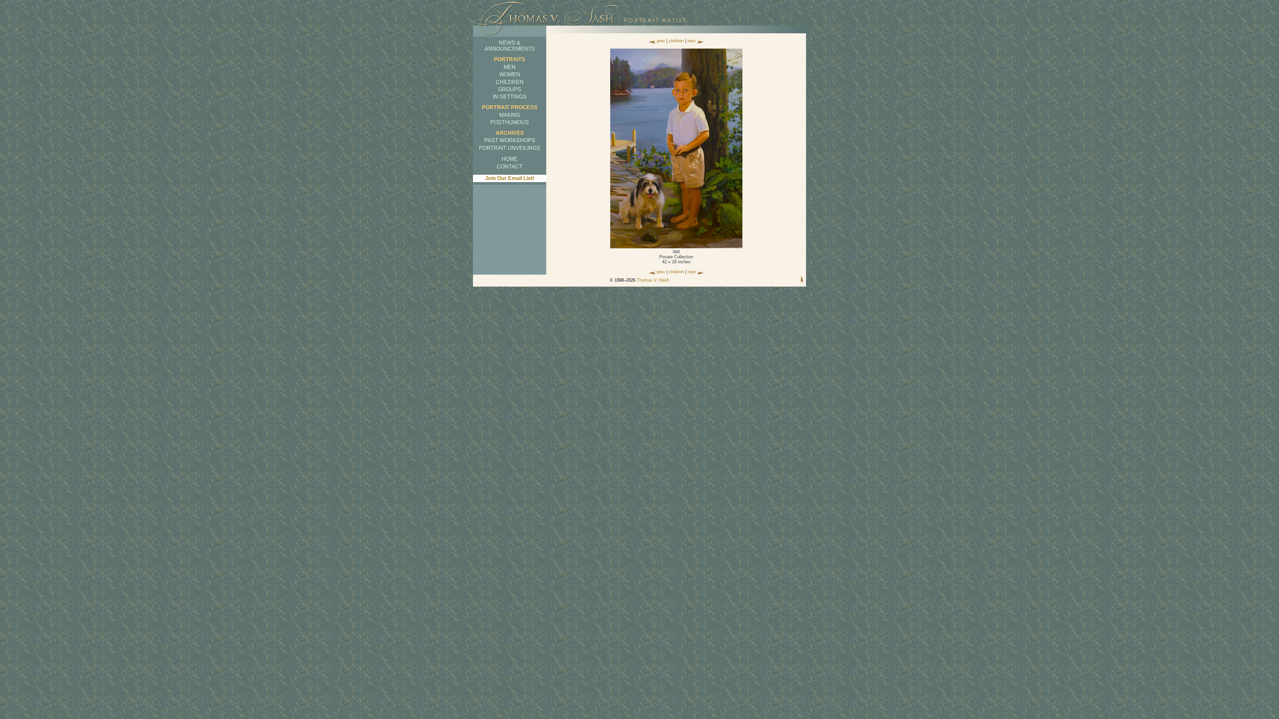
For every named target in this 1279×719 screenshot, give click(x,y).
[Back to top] (801, 280)
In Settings (510, 97)
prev (661, 40)
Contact (510, 166)
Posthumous (509, 122)
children (676, 40)
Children (510, 82)
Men (510, 67)
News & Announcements (510, 46)
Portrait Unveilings (509, 148)
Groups (509, 89)
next (691, 40)
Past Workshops (509, 140)
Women (509, 74)
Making (509, 115)
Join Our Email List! (509, 178)
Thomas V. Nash (653, 280)
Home (510, 159)
